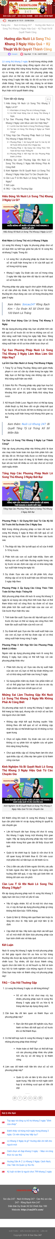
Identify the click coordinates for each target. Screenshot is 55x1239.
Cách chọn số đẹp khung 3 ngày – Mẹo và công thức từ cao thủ (30, 1153)
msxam (14, 54)
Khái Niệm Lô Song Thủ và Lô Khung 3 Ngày (28, 110)
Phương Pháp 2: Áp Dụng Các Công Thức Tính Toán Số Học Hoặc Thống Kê (30, 149)
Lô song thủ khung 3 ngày (15, 61)
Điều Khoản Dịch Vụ (29, 1231)
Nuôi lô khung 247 (23, 25)
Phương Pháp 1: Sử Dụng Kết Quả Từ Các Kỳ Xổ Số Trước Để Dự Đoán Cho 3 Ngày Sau (30, 143)
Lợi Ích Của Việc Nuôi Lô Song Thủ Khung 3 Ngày (30, 126)
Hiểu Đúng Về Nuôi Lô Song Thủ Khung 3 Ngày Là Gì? (28, 105)
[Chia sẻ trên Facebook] (19, 1098)
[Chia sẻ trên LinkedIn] (40, 1098)
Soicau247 (28, 304)
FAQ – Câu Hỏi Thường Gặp (19, 188)
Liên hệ (44, 1231)
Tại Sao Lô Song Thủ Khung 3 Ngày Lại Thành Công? (30, 130)
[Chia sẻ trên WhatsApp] (14, 1098)
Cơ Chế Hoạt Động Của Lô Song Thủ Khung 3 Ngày (30, 114)
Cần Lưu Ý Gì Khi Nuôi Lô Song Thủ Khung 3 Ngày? (28, 180)
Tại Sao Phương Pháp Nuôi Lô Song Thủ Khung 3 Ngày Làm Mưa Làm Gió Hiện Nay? (28, 121)
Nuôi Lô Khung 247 (34, 424)
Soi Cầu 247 (9, 16)
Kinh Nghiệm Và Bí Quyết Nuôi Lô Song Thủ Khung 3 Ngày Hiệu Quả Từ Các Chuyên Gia (28, 172)
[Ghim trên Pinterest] (35, 1098)
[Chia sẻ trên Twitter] (25, 1098)
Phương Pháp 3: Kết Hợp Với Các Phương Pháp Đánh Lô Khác (30, 155)
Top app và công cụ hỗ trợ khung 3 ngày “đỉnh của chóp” (29, 1122)
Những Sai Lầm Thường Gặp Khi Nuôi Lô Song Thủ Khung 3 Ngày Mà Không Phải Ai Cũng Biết (28, 163)
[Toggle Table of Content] (47, 99)
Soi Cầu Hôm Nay (44, 16)
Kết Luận (10, 185)
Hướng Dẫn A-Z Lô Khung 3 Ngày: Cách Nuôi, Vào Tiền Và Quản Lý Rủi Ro (29, 1163)
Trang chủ (5, 25)
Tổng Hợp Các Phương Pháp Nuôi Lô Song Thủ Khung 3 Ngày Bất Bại (28, 137)
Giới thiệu (13, 1231)
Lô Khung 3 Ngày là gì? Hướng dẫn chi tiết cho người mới (29, 1143)
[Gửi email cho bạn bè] (30, 1098)
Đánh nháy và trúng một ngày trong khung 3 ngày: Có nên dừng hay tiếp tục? (28, 1132)
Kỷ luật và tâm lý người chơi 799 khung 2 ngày (29, 1171)
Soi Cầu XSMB (25, 16)
